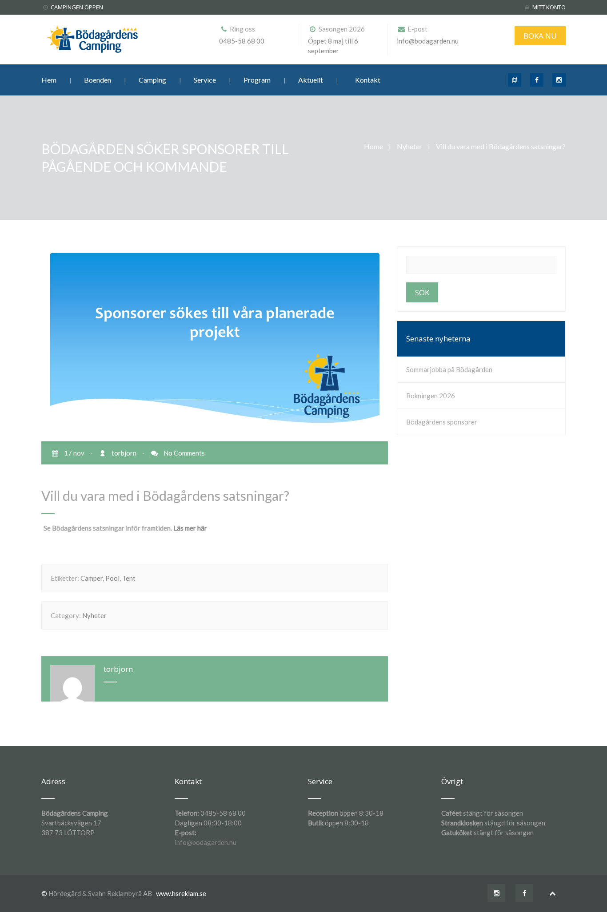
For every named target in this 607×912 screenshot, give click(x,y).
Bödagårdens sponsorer (441, 422)
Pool (112, 578)
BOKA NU (540, 36)
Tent (129, 578)
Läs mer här (190, 528)
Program (257, 79)
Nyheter (409, 146)
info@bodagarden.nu (205, 842)
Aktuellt (310, 79)
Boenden (97, 79)
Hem (48, 79)
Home (373, 146)
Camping (152, 79)
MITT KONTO (549, 7)
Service (205, 79)
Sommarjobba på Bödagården (449, 369)
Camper (91, 578)
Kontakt (367, 79)
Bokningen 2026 (430, 396)
